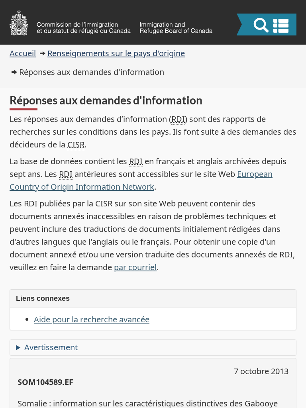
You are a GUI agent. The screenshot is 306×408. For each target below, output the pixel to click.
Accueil (23, 53)
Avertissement (51, 347)
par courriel (135, 267)
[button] (267, 25)
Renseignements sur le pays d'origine (116, 53)
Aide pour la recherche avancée (91, 319)
